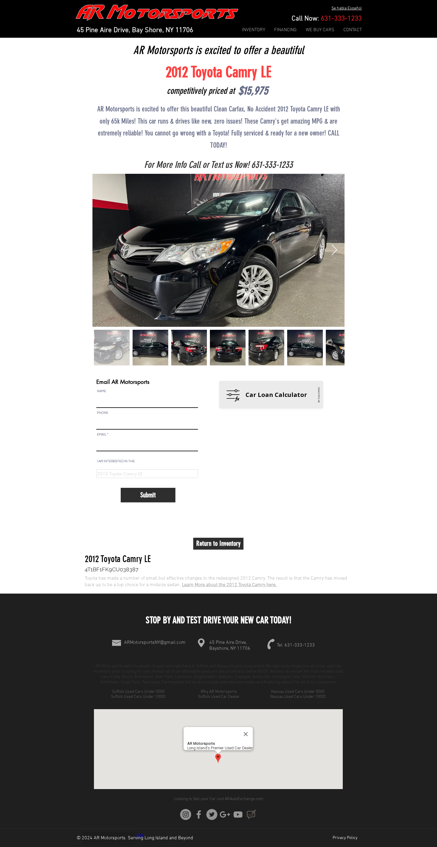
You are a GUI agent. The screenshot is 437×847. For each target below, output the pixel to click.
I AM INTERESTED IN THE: (116, 461)
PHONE (102, 412)
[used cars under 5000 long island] (198, 814)
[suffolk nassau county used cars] (211, 814)
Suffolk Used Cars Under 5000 (138, 691)
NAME (101, 391)
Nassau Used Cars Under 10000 (298, 696)
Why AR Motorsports (219, 691)
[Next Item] (334, 250)
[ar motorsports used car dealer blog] (251, 814)
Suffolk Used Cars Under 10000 (138, 696)
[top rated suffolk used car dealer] (185, 814)
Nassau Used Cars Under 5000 (298, 691)
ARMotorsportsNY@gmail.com (155, 643)
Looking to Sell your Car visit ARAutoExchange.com (218, 799)
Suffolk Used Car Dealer (219, 696)
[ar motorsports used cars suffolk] (224, 814)
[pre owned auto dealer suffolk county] (237, 814)
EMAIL (101, 434)
